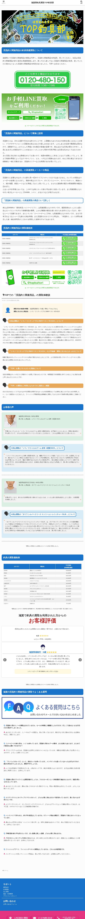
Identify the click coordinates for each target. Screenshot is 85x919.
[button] (78, 520)
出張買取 (6, 889)
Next (80, 660)
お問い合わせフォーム (10, 904)
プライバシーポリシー (10, 896)
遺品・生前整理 (8, 894)
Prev (5, 660)
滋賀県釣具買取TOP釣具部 (42, 3)
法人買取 (6, 891)
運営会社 (6, 887)
